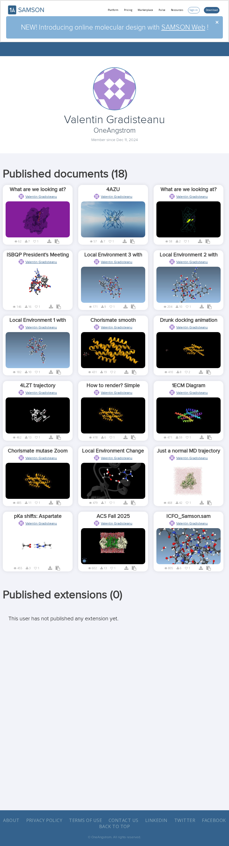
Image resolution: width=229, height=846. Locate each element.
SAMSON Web (183, 27)
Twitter (184, 820)
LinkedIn (156, 820)
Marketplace (145, 10)
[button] (49, 242)
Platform (113, 10)
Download (212, 10)
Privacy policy (44, 820)
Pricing (128, 10)
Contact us (124, 820)
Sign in (194, 10)
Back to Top (114, 826)
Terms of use (85, 820)
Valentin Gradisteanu (41, 197)
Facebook (214, 820)
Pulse (162, 10)
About (11, 820)
